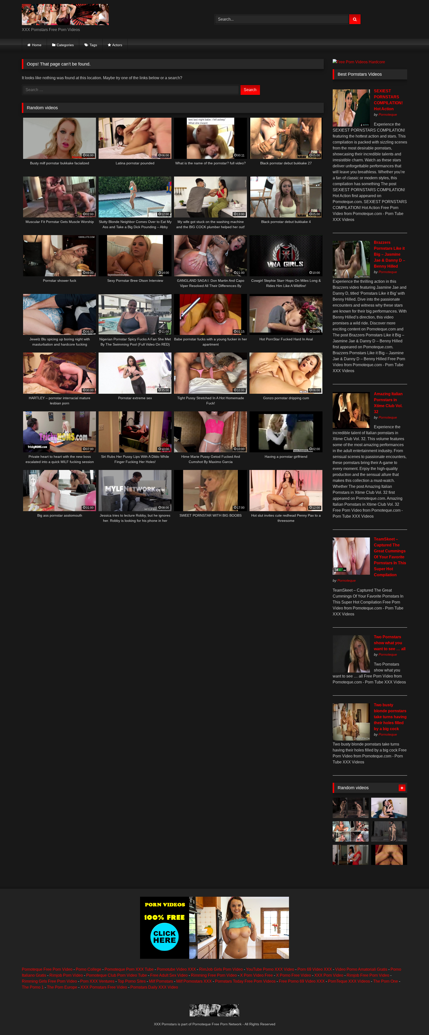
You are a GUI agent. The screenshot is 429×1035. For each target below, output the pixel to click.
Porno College (88, 969)
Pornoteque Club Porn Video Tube (116, 975)
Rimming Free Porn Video (214, 975)
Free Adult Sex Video (169, 975)
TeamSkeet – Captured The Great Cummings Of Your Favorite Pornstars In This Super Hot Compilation (390, 557)
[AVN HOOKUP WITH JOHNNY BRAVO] (351, 831)
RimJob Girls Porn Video (221, 969)
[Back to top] (413, 1020)
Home (36, 45)
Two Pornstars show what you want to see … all (389, 643)
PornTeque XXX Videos (349, 981)
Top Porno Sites (132, 981)
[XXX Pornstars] (65, 15)
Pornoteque (388, 114)
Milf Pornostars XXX (194, 981)
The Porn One (385, 981)
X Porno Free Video (293, 975)
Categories (65, 45)
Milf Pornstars (161, 981)
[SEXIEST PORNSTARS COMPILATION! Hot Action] (351, 125)
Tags (93, 45)
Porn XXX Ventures (97, 981)
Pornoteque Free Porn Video (47, 969)
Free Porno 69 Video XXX (302, 981)
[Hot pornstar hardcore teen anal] (351, 855)
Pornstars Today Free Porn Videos (245, 981)
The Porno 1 (33, 987)
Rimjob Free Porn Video (368, 975)
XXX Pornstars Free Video (103, 987)
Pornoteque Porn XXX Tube (129, 969)
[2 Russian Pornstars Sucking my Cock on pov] (389, 808)
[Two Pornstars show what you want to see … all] (351, 671)
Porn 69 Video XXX (314, 969)
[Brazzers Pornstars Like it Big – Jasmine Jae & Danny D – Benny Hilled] (351, 277)
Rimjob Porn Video (66, 975)
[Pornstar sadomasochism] (351, 808)
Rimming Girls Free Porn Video (49, 981)
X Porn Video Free (256, 975)
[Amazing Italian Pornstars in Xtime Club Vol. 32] (351, 428)
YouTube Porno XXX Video (270, 969)
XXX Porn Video (328, 975)
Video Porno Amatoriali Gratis (361, 969)
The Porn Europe (62, 987)
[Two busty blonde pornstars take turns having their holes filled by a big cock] (351, 739)
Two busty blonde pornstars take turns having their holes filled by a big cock (390, 717)
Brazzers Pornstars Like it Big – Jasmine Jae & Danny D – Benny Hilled (389, 254)
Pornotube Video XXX (176, 969)
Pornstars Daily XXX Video (154, 987)
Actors (117, 45)
